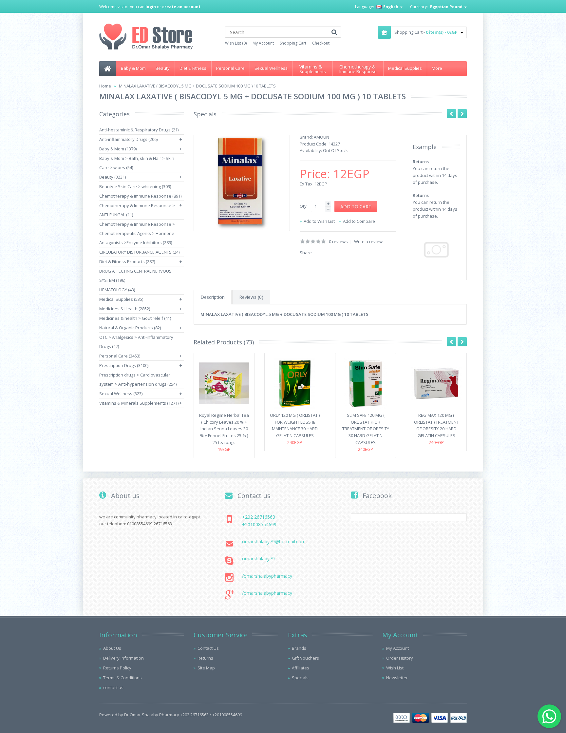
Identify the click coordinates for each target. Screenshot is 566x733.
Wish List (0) (236, 43)
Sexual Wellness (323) (120, 393)
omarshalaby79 (258, 558)
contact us (113, 687)
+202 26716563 (258, 517)
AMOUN (321, 137)
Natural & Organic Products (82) (130, 328)
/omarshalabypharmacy (267, 576)
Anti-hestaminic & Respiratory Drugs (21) (139, 130)
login (150, 7)
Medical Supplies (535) (121, 299)
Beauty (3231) (112, 177)
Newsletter (397, 678)
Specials (300, 678)
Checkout (321, 43)
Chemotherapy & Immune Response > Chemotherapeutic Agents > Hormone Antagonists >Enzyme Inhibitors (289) (137, 233)
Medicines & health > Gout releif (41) (135, 318)
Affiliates (300, 668)
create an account (181, 7)
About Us (112, 648)
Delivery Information (123, 658)
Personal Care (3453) (119, 356)
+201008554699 (259, 524)
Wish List (395, 668)
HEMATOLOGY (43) (117, 290)
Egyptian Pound (446, 7)
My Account (263, 43)
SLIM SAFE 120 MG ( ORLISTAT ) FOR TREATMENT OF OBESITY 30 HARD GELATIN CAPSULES (365, 428)
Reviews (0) (251, 297)
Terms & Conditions (122, 678)
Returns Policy (117, 668)
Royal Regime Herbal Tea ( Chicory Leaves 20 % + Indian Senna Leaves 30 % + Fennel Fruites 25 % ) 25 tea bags (224, 428)
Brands (299, 648)
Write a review (368, 241)
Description (212, 297)
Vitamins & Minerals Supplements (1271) (139, 403)
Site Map (206, 668)
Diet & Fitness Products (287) (127, 261)
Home (105, 86)
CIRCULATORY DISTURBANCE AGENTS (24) (139, 252)
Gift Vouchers (305, 658)
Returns (205, 658)
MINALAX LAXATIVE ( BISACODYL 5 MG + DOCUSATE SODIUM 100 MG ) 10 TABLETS (197, 86)
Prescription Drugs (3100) (123, 365)
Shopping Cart (293, 43)
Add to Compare (359, 221)
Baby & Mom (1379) (118, 149)
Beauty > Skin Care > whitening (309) (135, 186)
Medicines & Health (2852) (124, 309)
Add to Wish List (319, 221)
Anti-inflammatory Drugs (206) (128, 139)
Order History (399, 658)
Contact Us (208, 648)
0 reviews (338, 241)
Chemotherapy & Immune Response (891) (140, 196)
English (390, 7)
